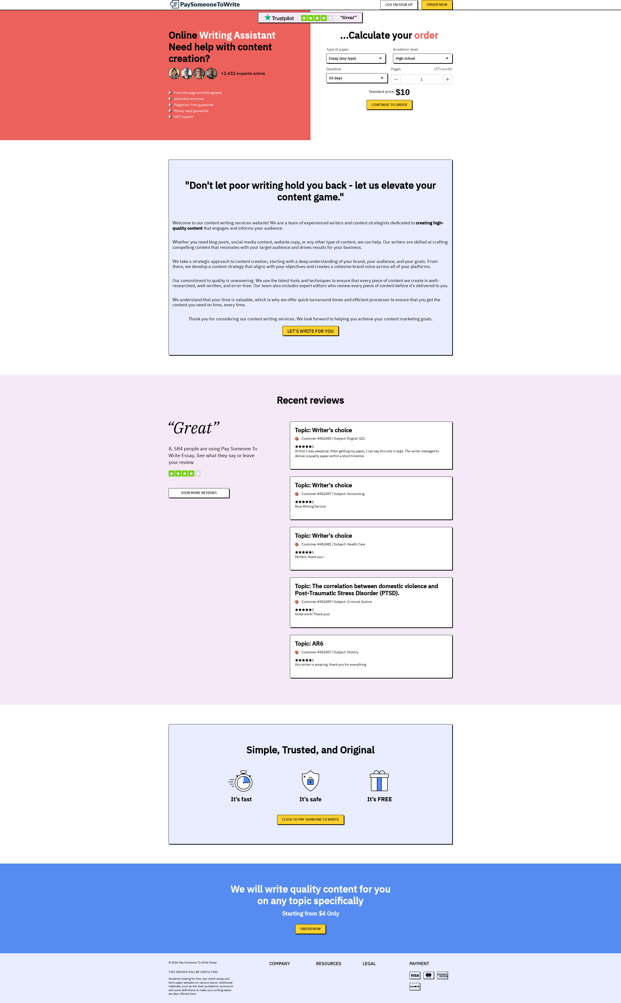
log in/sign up (399, 4)
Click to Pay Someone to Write (310, 819)
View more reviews (199, 493)
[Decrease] (395, 79)
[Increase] (447, 79)
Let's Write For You (310, 331)
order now (310, 929)
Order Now (437, 4)
